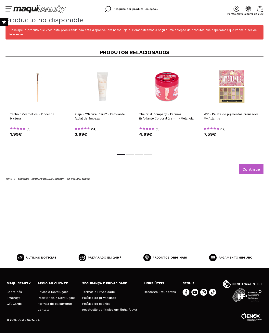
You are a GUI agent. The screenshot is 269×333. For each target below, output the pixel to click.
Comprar (38, 141)
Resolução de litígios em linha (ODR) (109, 309)
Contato (43, 309)
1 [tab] (121, 154)
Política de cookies (96, 303)
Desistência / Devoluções (56, 297)
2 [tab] (130, 154)
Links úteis (154, 283)
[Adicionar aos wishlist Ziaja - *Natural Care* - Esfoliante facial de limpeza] (102, 66)
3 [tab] (139, 154)
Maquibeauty (19, 283)
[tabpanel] (37, 104)
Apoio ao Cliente (53, 283)
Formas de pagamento (55, 303)
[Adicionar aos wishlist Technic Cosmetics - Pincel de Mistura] (38, 66)
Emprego (13, 297)
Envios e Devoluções (53, 291)
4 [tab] (148, 154)
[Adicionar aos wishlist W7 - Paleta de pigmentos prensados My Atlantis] (231, 66)
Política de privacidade (99, 297)
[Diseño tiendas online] (251, 315)
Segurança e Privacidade (104, 283)
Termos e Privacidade (98, 291)
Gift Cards (14, 303)
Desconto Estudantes (160, 291)
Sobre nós (14, 291)
